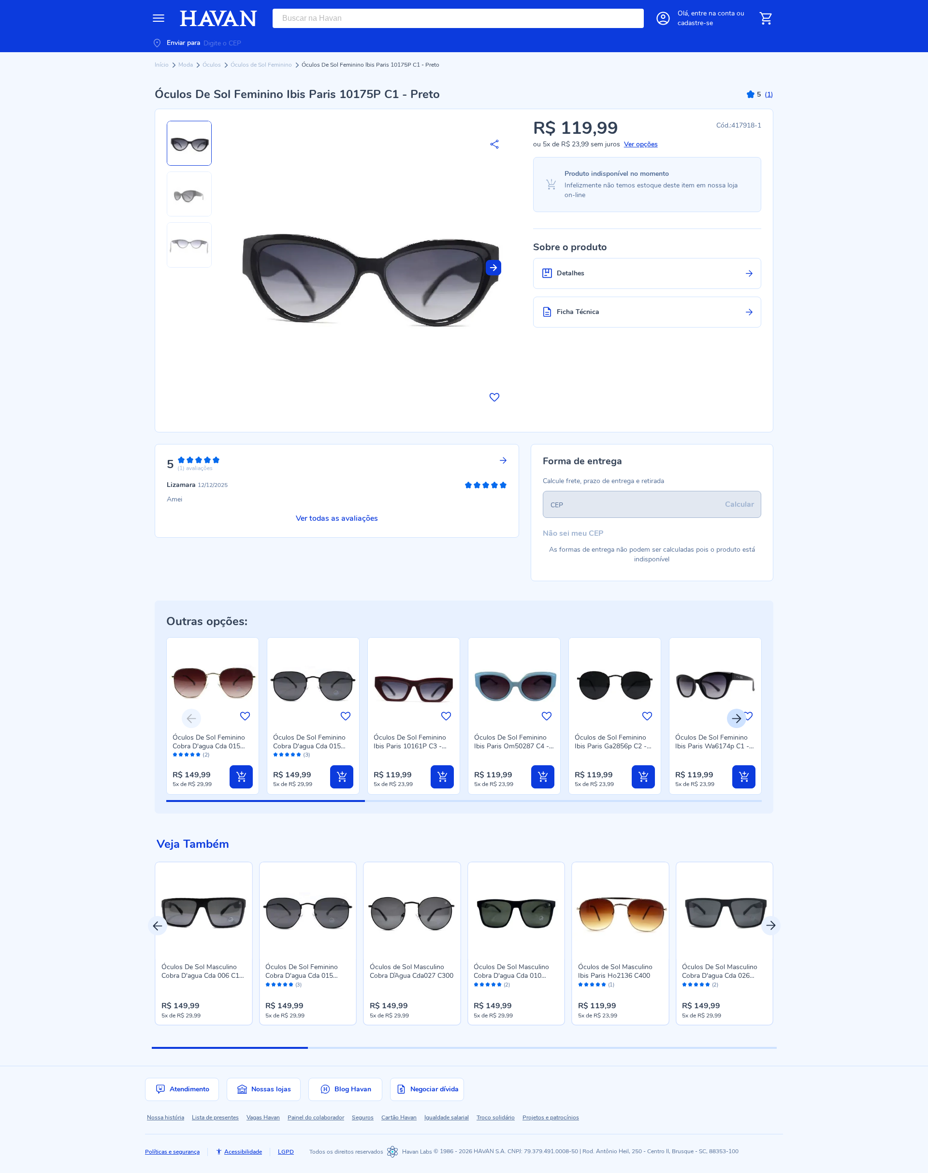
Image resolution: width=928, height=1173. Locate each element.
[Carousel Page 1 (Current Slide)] (230, 1048)
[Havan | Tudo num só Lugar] (218, 18)
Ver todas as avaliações (337, 518)
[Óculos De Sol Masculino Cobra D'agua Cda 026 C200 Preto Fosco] (724, 910)
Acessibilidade (243, 1152)
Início (162, 65)
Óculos (212, 65)
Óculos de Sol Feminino (262, 65)
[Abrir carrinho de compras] (765, 18)
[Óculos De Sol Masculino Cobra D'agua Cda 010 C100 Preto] (516, 910)
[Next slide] (493, 267)
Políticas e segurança (172, 1152)
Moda (186, 65)
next (771, 925)
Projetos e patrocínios (550, 1117)
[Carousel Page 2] (386, 1048)
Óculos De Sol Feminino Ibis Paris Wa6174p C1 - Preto (712, 746)
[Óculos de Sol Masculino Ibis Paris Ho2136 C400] (620, 910)
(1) (611, 985)
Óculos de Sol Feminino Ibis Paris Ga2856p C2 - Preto (611, 746)
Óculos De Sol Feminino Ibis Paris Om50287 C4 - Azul (511, 746)
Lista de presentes (215, 1117)
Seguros (363, 1117)
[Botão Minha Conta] (663, 18)
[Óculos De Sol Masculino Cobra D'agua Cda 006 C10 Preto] (204, 910)
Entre (713, 13)
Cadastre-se (695, 23)
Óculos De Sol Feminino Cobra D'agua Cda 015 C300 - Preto (309, 746)
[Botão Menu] (158, 18)
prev (157, 925)
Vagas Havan (263, 1117)
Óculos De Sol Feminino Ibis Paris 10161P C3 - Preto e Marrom (410, 746)
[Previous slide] (191, 718)
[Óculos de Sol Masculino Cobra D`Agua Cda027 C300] (412, 910)
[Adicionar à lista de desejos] (494, 397)
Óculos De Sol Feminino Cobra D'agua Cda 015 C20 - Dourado (209, 746)
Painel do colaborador (316, 1117)
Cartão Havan (399, 1117)
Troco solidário (496, 1117)
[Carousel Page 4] (698, 1048)
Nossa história (165, 1117)
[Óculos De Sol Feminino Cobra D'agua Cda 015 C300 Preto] (308, 910)
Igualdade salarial (446, 1117)
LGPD (286, 1152)
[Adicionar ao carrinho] (241, 776)
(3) (306, 754)
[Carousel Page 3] (542, 1048)
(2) (206, 754)
